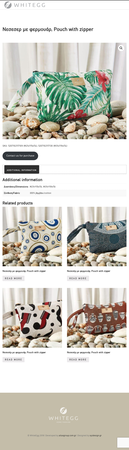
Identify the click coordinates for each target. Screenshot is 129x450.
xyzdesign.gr (96, 435)
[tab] (21, 169)
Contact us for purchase (20, 155)
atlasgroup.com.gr (67, 435)
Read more (13, 278)
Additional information (22, 170)
